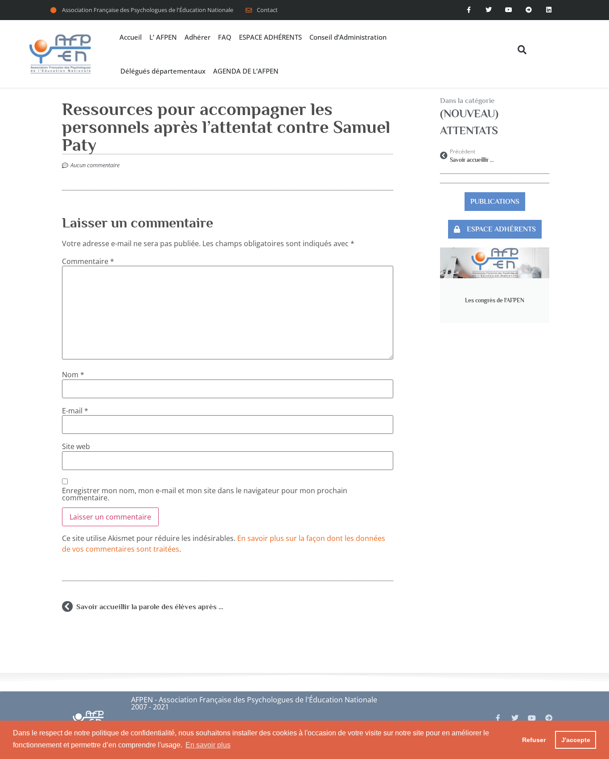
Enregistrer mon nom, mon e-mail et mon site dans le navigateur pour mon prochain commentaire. (204, 494)
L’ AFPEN (163, 37)
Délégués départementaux (163, 70)
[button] (521, 49)
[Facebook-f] (469, 10)
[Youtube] (509, 10)
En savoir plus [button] (207, 745)
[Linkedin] (549, 10)
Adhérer (197, 37)
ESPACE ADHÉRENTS (270, 37)
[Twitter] (489, 10)
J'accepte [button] (575, 739)
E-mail (75, 410)
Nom (73, 374)
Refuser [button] (534, 739)
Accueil (130, 37)
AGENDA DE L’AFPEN (246, 70)
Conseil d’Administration (348, 37)
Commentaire (88, 261)
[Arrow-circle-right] (548, 718)
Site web (76, 446)
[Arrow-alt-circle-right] (528, 10)
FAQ (224, 37)
